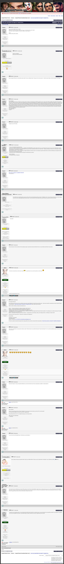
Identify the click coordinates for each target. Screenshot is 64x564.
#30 (9, 244)
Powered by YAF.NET (47, 562)
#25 (9, 121)
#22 (13, 50)
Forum (49, 15)
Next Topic (59, 24)
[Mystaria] (4, 516)
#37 (9, 433)
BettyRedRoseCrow (6, 51)
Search (57, 15)
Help (59, 15)
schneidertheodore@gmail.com (25, 319)
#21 (9, 27)
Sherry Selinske (4, 145)
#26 (10, 144)
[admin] (5, 356)
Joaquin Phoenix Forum (6, 17)
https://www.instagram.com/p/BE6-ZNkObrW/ (16, 172)
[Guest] (4, 33)
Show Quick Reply (59, 546)
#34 (10, 349)
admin (5, 267)
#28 (13, 194)
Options (54, 22)
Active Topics (53, 15)
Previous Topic (5, 24)
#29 (11, 216)
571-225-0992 (17, 319)
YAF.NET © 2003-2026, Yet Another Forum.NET (56, 562)
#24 (9, 99)
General (12, 17)
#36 (9, 407)
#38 (12, 456)
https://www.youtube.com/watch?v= (22, 304)
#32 (9, 299)
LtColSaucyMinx (6, 457)
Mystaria (5, 509)
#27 (9, 170)
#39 (9, 485)
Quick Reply (4, 546)
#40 (10, 510)
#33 (9, 326)
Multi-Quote (57, 27)
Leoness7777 (5, 217)
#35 (9, 381)
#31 (10, 267)
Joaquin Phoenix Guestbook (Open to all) (22, 17)
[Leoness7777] (4, 222)
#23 (9, 76)
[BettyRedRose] (4, 57)
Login (19, 13)
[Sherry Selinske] (4, 151)
